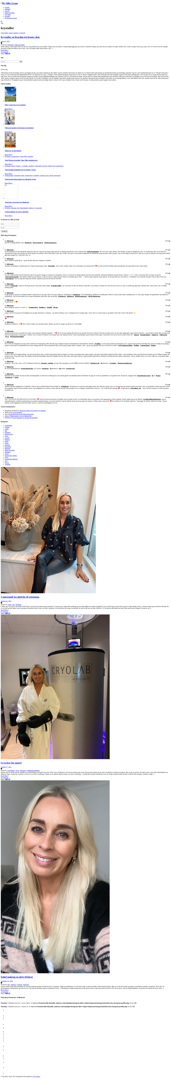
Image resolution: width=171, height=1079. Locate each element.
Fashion (7, 427)
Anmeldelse (8, 425)
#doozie (136, 335)
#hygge (55, 307)
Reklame (7, 448)
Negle (7, 443)
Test (6, 461)
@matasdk (14, 286)
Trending (7, 464)
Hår (6, 431)
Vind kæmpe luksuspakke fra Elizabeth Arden (20, 179)
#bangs (158, 375)
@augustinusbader (27, 368)
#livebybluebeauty (94, 296)
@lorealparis (9, 278)
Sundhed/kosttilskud (11, 459)
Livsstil (7, 11)
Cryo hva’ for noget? (11, 763)
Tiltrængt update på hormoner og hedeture (19, 128)
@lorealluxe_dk (135, 388)
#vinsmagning (145, 345)
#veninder (113, 363)
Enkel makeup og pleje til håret (17, 977)
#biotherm (28, 243)
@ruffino (98, 344)
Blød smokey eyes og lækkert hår (21, 416)
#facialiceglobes (145, 335)
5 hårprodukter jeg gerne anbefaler (16, 212)
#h (152, 375)
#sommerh (8, 377)
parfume (7, 445)
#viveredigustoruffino (125, 345)
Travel (7, 463)
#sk (60, 368)
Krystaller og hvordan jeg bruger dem (20, 37)
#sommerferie (33, 307)
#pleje (17, 377)
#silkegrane (163, 335)
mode (6, 441)
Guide (7, 429)
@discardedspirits (93, 251)
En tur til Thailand (16, 412)
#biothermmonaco (50, 243)
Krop (6, 436)
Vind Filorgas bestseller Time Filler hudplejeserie (21, 160)
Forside (7, 7)
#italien (153, 345)
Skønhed (7, 9)
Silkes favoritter (10, 13)
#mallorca (42, 307)
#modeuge (45, 368)
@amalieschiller (56, 286)
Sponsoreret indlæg (11, 455)
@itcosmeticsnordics (12, 277)
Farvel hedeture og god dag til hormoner (25, 418)
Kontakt (7, 16)
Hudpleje (7, 432)
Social (7, 454)
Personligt (10, 45)
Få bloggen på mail (11, 18)
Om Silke (8, 14)
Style (6, 457)
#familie (49, 307)
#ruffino (136, 345)
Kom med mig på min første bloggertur (21, 414)
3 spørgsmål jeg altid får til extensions (20, 597)
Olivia (7, 416)
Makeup (7, 439)
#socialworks (70, 368)
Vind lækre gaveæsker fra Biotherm (17, 202)
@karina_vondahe (47, 363)
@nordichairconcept (144, 375)
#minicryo (155, 335)
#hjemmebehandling (17, 336)
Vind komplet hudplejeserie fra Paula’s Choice (20, 170)
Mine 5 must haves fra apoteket (15, 105)
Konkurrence (9, 434)
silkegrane (10, 241)
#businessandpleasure (125, 363)
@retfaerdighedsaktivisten (152, 399)
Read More (4, 50)
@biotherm (76, 294)
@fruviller (51, 266)
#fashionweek (94, 363)
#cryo (7, 336)
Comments (4, 52)
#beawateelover (38, 243)
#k (101, 363)
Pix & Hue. (36, 1076)
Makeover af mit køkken (13, 151)
